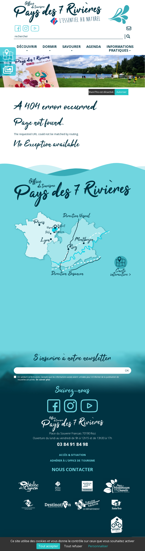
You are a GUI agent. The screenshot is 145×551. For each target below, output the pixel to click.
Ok (127, 370)
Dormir (49, 46)
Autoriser (121, 92)
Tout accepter (48, 546)
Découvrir (27, 46)
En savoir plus (43, 379)
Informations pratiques (119, 48)
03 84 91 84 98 (72, 444)
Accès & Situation (72, 455)
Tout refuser (73, 546)
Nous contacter (72, 469)
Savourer (71, 46)
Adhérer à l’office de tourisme (72, 460)
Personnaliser (98, 546)
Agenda (93, 46)
